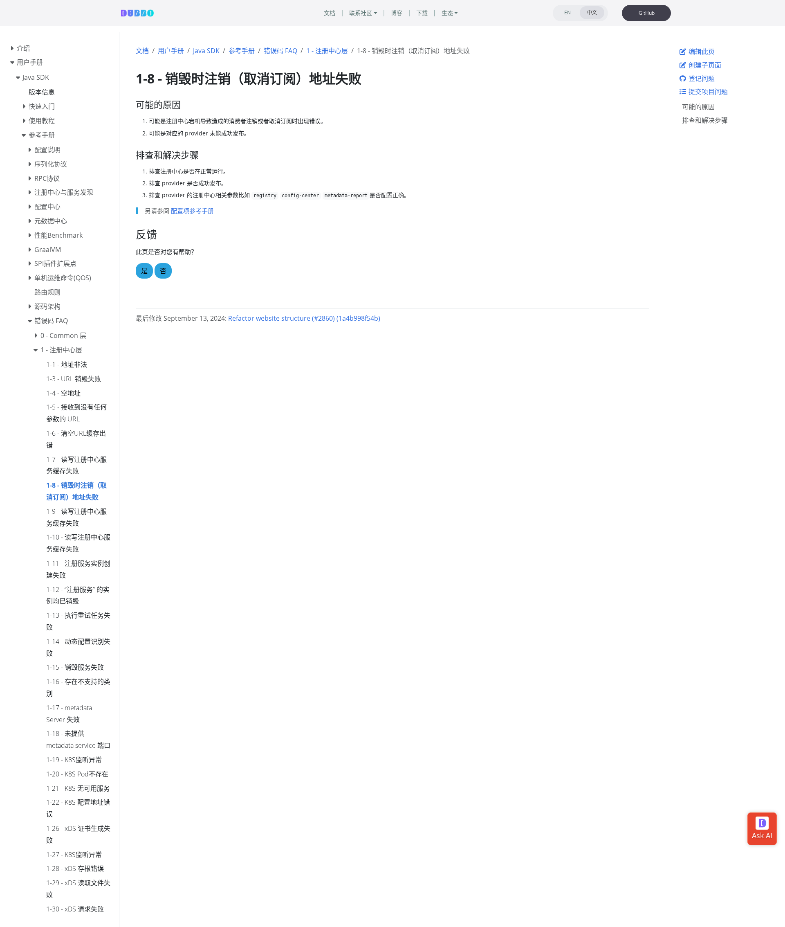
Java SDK (206, 50)
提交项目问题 (707, 91)
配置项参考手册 (192, 211)
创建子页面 (704, 65)
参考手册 (242, 50)
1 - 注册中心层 (327, 50)
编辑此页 (701, 51)
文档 (142, 50)
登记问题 (701, 78)
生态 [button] (447, 13)
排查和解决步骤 (705, 120)
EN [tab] (567, 12)
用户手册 (171, 50)
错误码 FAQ (280, 50)
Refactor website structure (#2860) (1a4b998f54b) (304, 318)
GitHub (647, 12)
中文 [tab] (592, 12)
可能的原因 (698, 106)
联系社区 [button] (360, 13)
